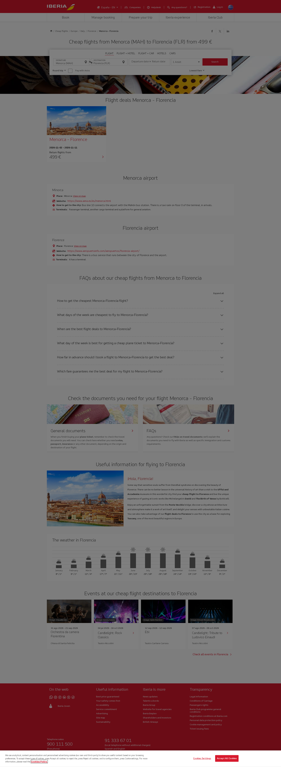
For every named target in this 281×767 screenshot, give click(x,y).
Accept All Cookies (227, 758)
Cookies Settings (202, 758)
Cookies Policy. (39, 761)
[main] (140, 758)
